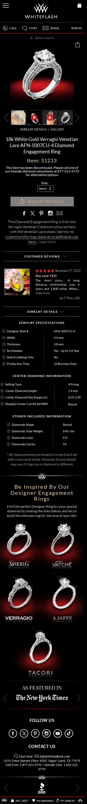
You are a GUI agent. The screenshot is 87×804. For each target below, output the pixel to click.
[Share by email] (59, 213)
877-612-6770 (68, 171)
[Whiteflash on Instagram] (50, 213)
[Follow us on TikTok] (69, 736)
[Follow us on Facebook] (13, 736)
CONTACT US (42, 746)
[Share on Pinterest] (41, 215)
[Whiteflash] (41, 11)
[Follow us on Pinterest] (35, 736)
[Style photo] (18, 117)
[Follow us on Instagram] (46, 736)
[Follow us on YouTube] (57, 736)
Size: (45, 183)
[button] (29, 30)
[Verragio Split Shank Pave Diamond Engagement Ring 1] (65, 117)
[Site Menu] (6, 5)
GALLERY (57, 129)
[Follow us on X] (24, 736)
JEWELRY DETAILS (33, 129)
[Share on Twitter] (32, 213)
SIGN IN (76, 28)
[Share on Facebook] (25, 213)
